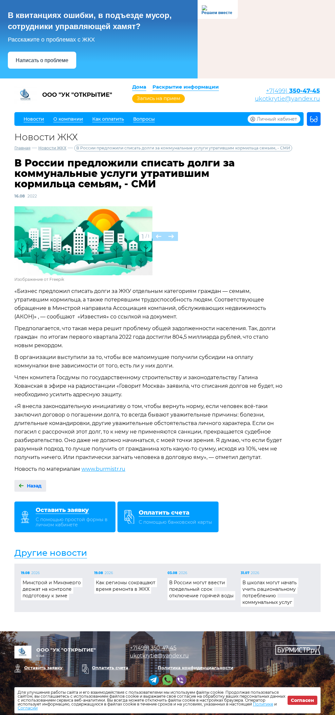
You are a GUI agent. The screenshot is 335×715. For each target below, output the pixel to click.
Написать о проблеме (42, 60)
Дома (139, 87)
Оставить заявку (43, 667)
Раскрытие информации (185, 87)
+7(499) (293, 90)
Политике (263, 704)
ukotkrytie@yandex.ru (287, 98)
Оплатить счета (110, 667)
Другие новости (50, 553)
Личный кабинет (277, 119)
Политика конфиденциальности (195, 667)
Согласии (28, 708)
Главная (22, 147)
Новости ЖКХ (52, 147)
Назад (34, 486)
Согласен (302, 700)
